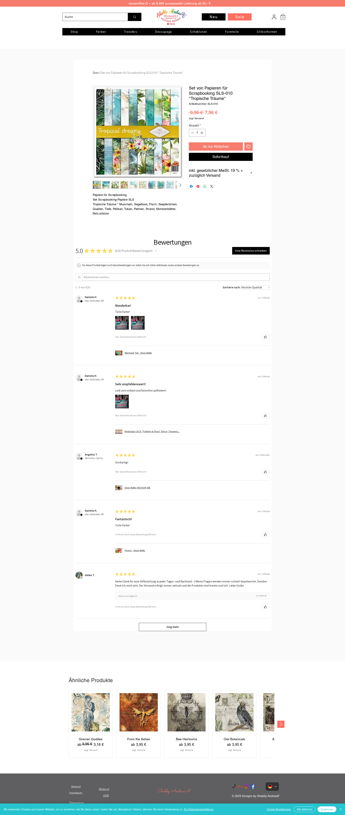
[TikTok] (234, 786)
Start (95, 72)
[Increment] (202, 132)
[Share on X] (212, 186)
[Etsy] (240, 786)
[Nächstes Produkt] (280, 724)
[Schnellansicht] (91, 712)
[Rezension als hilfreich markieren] (265, 337)
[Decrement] (192, 132)
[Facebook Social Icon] (252, 786)
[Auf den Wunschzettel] (248, 146)
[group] (171, 724)
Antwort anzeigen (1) (127, 596)
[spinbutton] (197, 132)
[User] (274, 16)
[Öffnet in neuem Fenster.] (81, 577)
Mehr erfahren (101, 213)
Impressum (75, 792)
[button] (282, 17)
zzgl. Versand (196, 118)
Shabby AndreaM (173, 791)
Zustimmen (327, 809)
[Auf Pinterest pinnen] (198, 186)
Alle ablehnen (304, 809)
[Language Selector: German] (272, 786)
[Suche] (134, 17)
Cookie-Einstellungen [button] (279, 809)
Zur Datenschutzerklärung (198, 809)
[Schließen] (341, 809)
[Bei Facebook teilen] (191, 186)
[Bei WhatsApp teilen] (205, 186)
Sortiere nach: (232, 287)
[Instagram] (246, 786)
